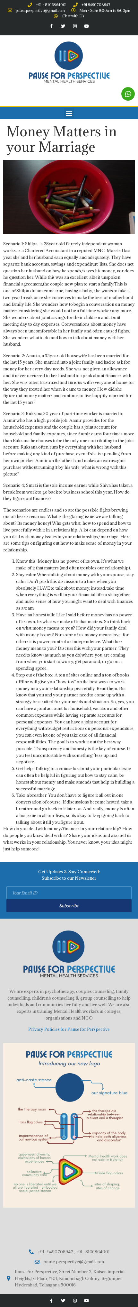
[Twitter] (63, 26)
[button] (69, 113)
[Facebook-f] (51, 26)
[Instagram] (75, 26)
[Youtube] (86, 26)
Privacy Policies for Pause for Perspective (69, 1029)
